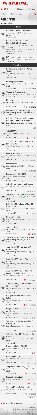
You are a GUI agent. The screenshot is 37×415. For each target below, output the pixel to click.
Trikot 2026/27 (11, 131)
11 (33, 107)
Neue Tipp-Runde (13, 356)
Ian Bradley (33, 407)
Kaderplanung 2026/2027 (16, 174)
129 (30, 181)
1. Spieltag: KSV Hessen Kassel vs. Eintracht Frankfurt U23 (19, 271)
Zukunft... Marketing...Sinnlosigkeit (19, 184)
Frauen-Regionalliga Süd (15, 377)
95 (31, 318)
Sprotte (21, 339)
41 (35, 305)
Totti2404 (22, 166)
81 (33, 170)
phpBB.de (33, 411)
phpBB (19, 409)
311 (35, 223)
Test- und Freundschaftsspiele (18, 387)
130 (32, 181)
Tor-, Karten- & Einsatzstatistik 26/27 (20, 194)
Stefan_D (22, 197)
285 (28, 191)
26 (31, 160)
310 (32, 223)
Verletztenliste (11, 163)
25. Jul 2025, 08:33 (29, 94)
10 (31, 107)
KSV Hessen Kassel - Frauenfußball (20, 57)
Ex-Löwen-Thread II (13, 217)
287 (32, 191)
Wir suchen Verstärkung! (15, 92)
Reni (20, 94)
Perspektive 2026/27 (14, 153)
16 (35, 88)
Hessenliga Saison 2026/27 (16, 346)
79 (29, 170)
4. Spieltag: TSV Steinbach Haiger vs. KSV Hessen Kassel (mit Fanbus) (20, 119)
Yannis (21, 146)
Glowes (10, 23)
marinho (22, 209)
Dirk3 (21, 358)
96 (33, 318)
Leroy (21, 389)
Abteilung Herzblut (25, 113)
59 (29, 394)
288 (35, 191)
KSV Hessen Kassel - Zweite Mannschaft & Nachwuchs (17, 41)
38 (29, 305)
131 (35, 181)
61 (33, 394)
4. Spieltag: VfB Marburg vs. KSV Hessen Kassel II (18, 248)
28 (35, 160)
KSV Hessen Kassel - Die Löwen (18, 30)
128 (28, 181)
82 (35, 170)
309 (30, 223)
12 (35, 107)
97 (35, 318)
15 (33, 88)
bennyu (21, 133)
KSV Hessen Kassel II (22, 49)
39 (31, 305)
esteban (22, 123)
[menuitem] (5, 9)
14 (31, 88)
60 (31, 394)
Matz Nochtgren (24, 155)
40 (33, 305)
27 (33, 160)
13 (29, 88)
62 (35, 394)
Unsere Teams (8, 19)
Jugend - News (12, 227)
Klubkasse (10, 100)
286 (30, 191)
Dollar (21, 102)
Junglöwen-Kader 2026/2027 (17, 366)
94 (29, 318)
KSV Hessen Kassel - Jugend (20, 50)
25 (29, 160)
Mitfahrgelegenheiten (14, 81)
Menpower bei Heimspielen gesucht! (20, 110)
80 (31, 170)
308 (28, 223)
